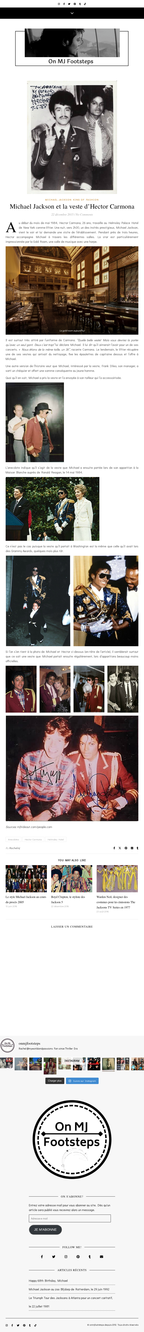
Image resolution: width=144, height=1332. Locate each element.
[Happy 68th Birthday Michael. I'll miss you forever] (6, 1063)
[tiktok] (85, 3)
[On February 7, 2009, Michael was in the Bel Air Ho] (137, 1064)
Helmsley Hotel (56, 839)
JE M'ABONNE (45, 1229)
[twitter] (69, 3)
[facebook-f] (64, 3)
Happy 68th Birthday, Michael (48, 1280)
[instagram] (59, 3)
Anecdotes (13, 839)
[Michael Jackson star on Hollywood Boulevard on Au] (21, 1064)
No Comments (84, 214)
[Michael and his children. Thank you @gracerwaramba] (50, 1066)
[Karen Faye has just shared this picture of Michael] (108, 1065)
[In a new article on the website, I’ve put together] (123, 1064)
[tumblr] (80, 3)
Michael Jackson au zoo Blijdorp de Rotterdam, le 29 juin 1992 (69, 1289)
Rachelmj (14, 848)
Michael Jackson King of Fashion (72, 199)
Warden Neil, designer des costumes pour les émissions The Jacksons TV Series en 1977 (116, 902)
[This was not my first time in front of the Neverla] (35, 1064)
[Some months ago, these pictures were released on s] (94, 1064)
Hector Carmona (33, 839)
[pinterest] (75, 3)
